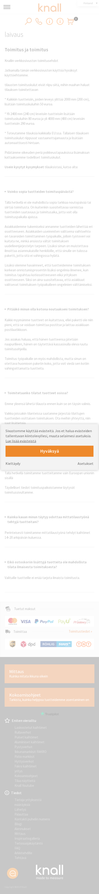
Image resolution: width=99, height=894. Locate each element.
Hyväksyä (49, 451)
